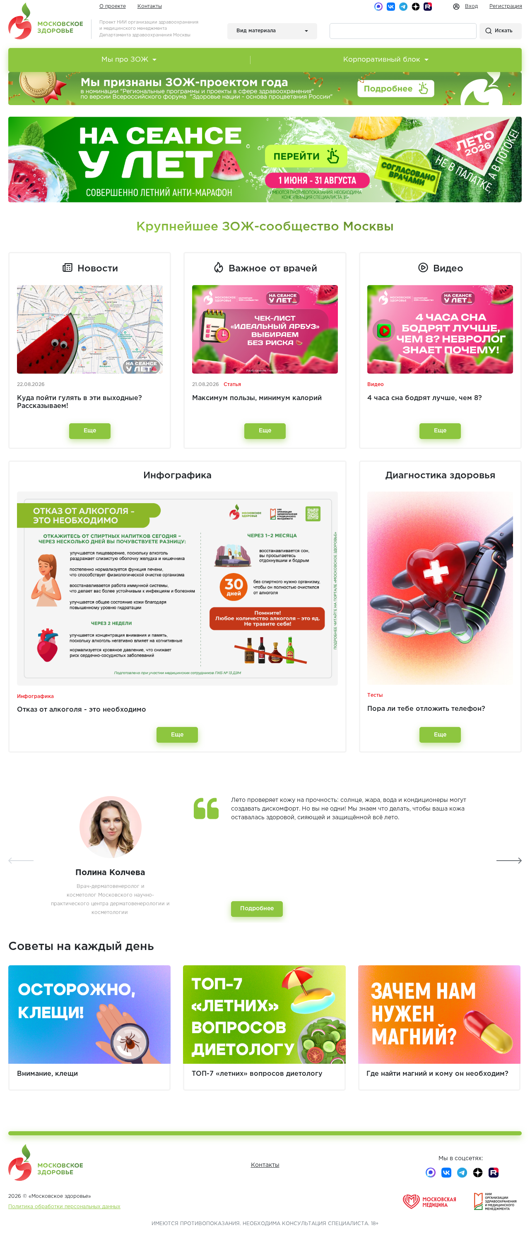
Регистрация (505, 6)
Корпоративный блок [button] (381, 60)
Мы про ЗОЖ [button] (124, 60)
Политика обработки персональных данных (64, 1206)
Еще (90, 430)
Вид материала (256, 31)
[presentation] (21, 860)
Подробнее (257, 908)
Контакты (149, 6)
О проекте (112, 6)
